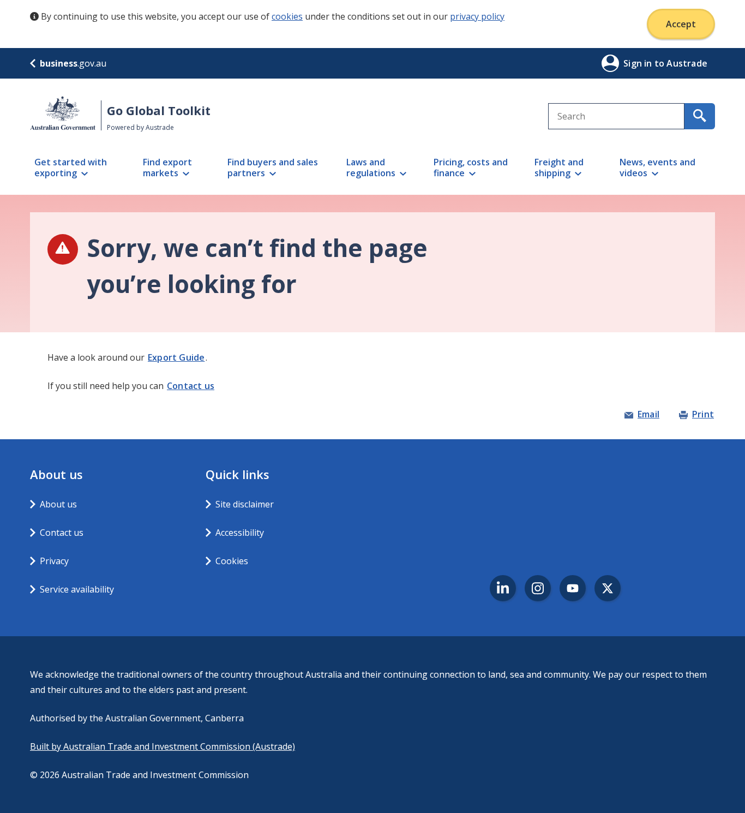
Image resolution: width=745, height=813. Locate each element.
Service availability (77, 589)
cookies (287, 16)
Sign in (638, 63)
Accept (681, 24)
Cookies (231, 561)
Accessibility (239, 533)
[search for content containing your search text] (699, 116)
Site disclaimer (244, 504)
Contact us (190, 386)
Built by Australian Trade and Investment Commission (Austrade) (162, 746)
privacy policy (477, 16)
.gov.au (73, 63)
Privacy (54, 561)
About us (58, 504)
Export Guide (176, 357)
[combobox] (616, 116)
